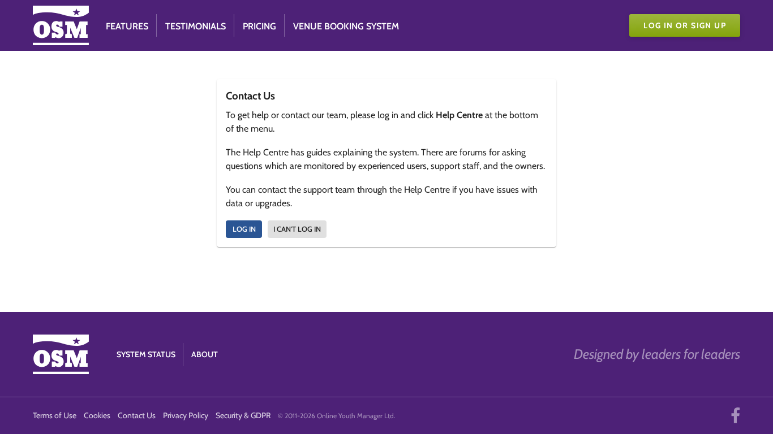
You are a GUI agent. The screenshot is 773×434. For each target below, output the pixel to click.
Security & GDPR (243, 415)
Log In (244, 228)
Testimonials (195, 26)
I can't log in (297, 228)
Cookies (97, 415)
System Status (146, 354)
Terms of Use (54, 415)
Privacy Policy (185, 415)
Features (127, 26)
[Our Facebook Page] (735, 415)
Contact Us (137, 415)
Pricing (259, 26)
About (204, 354)
